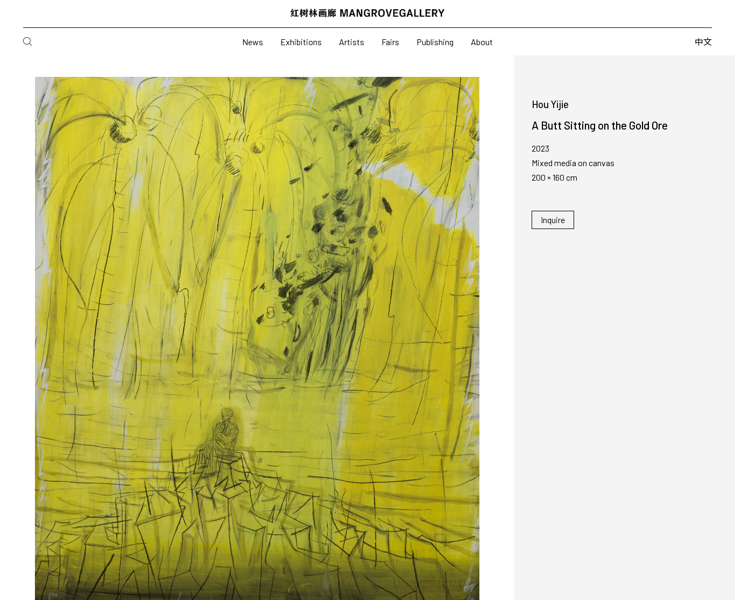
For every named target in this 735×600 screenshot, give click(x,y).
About (482, 42)
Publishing (435, 42)
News (252, 42)
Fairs (390, 42)
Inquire (553, 220)
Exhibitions (301, 42)
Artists (351, 42)
